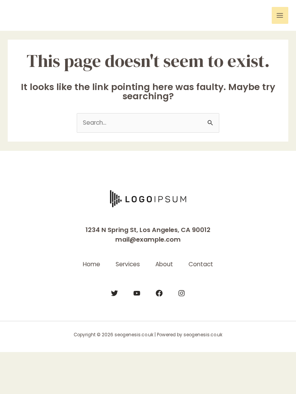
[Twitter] (114, 293)
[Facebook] (159, 293)
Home (91, 264)
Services (128, 264)
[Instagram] (181, 293)
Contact (200, 264)
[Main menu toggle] (280, 15)
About (164, 264)
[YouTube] (136, 293)
